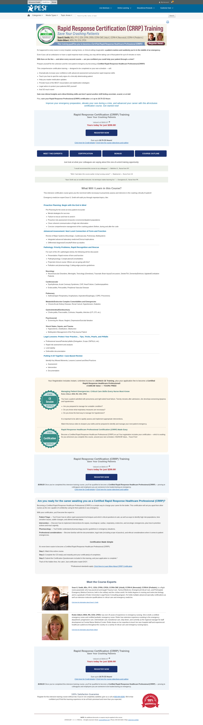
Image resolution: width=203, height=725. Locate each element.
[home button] (28, 15)
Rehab (54, 2)
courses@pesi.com (104, 720)
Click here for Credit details (85, 143)
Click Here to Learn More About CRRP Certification (113, 566)
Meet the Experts (52, 153)
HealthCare (46, 2)
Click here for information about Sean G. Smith (85, 602)
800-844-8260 (119, 697)
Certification (85, 153)
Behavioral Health (34, 2)
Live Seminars (104, 8)
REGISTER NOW (101, 133)
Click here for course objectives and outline (112, 143)
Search (172, 16)
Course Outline (150, 153)
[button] (167, 22)
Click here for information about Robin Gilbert (85, 630)
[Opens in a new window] (101, 35)
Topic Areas (66, 15)
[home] (37, 8)
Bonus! (118, 153)
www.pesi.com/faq (133, 720)
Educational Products (144, 8)
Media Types (51, 15)
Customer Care (165, 8)
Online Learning (123, 8)
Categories (36, 15)
